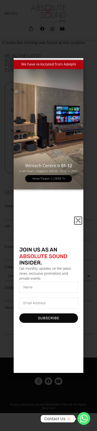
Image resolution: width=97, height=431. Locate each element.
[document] (48, 215)
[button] (78, 220)
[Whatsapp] (83, 418)
